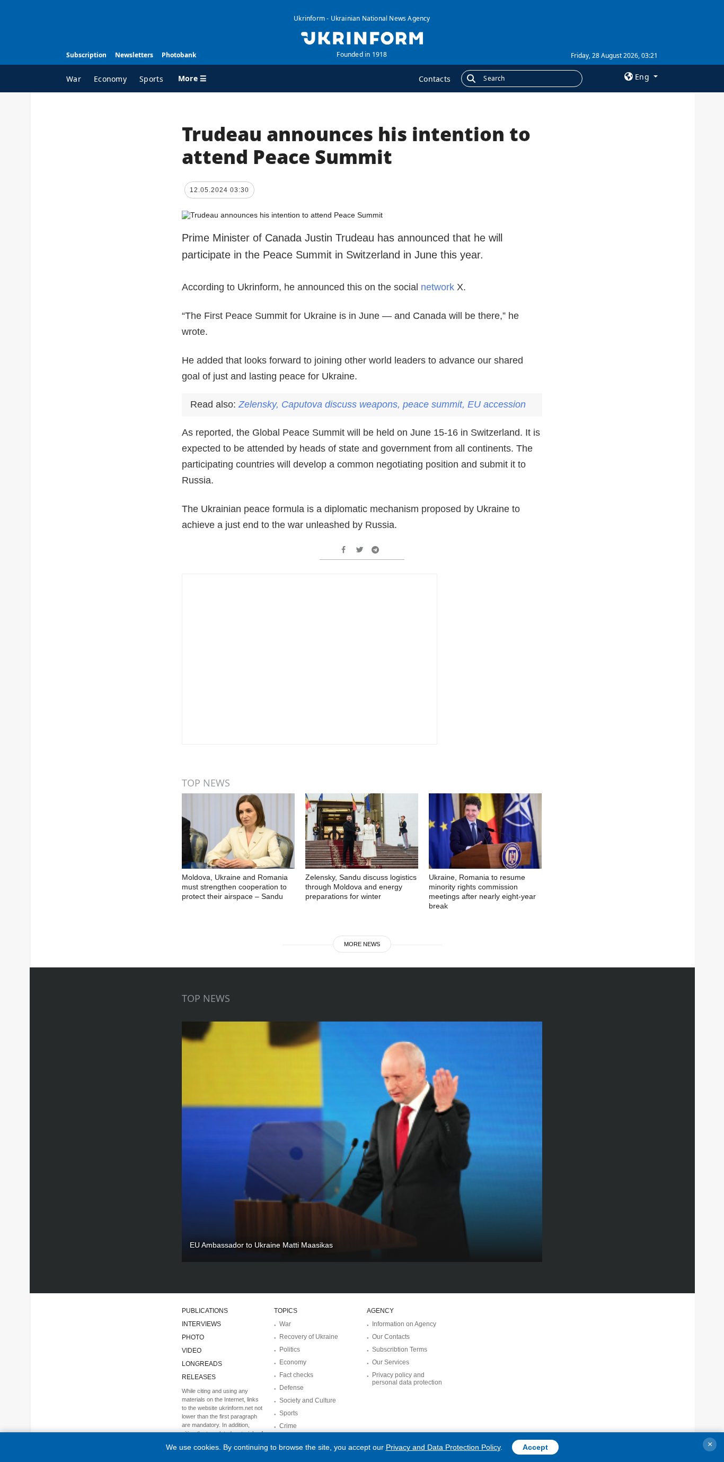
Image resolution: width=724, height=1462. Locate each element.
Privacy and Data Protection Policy (443, 1447)
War (73, 79)
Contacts (435, 79)
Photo (193, 1337)
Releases (199, 1377)
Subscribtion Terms (399, 1349)
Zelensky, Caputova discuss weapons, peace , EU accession (382, 404)
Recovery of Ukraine (308, 1336)
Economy (110, 79)
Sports (151, 79)
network (437, 287)
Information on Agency (404, 1324)
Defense (291, 1387)
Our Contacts (391, 1336)
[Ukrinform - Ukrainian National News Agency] (361, 37)
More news (362, 944)
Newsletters (134, 54)
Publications (205, 1310)
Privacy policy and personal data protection (407, 1378)
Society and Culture (307, 1400)
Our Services (390, 1362)
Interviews (201, 1324)
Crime (288, 1426)
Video (191, 1350)
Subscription (86, 54)
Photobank (179, 54)
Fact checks (296, 1375)
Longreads (202, 1364)
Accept (535, 1447)
